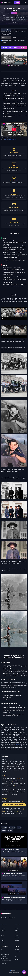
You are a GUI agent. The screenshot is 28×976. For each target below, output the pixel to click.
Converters (3, 930)
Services (17, 937)
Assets (2, 937)
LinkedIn (17, 959)
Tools (2, 933)
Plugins (2, 935)
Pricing (16, 928)
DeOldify (18, 744)
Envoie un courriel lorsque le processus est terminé (14, 41)
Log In (17, 2)
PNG (20, 827)
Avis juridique (4, 963)
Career (16, 935)
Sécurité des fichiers (5, 954)
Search (2, 942)
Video (11, 830)
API (1, 949)
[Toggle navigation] (25, 2)
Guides (2, 940)
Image (4, 830)
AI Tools (5, 827)
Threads (17, 956)
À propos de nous (19, 933)
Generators (3, 928)
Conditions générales (6, 960)
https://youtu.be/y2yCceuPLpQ (8, 139)
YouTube (17, 949)
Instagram (17, 951)
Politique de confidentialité (4, 957)
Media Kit (17, 940)
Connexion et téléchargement (15, 47)
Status (2, 951)
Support (17, 930)
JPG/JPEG (13, 827)
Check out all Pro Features (14, 804)
